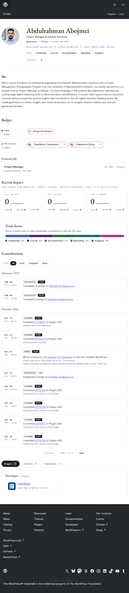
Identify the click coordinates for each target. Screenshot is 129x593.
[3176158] (40, 407)
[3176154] (40, 440)
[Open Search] (114, 4)
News (6, 518)
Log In (121, 14)
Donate (102, 524)
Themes (38, 518)
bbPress (9, 551)
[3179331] (40, 322)
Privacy (7, 530)
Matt (7, 545)
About (6, 513)
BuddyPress (11, 557)
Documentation (74, 518)
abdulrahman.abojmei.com (40, 47)
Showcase (40, 513)
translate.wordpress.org (61, 286)
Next (81, 453)
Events (100, 518)
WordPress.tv (74, 530)
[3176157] (40, 423)
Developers (71, 524)
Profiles (7, 14)
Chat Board (24, 483)
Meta (45, 263)
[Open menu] (124, 4)
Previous (49, 453)
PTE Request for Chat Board (57, 357)
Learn (68, 513)
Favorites (30, 464)
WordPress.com (14, 540)
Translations (52, 464)
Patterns (39, 530)
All (13, 263)
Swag (101, 530)
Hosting (7, 524)
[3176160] (40, 390)
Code (21, 263)
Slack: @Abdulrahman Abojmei (99, 47)
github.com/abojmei (68, 47)
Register (112, 14)
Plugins (10, 464)
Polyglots (33, 263)
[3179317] (40, 339)
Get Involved (103, 513)
